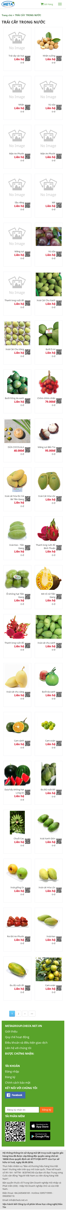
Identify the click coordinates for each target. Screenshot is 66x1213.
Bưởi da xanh (48, 691)
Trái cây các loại (16, 55)
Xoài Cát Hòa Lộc (46, 496)
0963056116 (8, 1195)
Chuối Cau (19, 838)
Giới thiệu (11, 1031)
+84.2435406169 (22, 1192)
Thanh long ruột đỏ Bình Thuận (45, 546)
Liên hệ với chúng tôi (18, 1048)
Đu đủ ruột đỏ (17, 985)
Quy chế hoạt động (17, 1037)
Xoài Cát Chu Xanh (46, 300)
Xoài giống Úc (17, 887)
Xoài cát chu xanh (46, 642)
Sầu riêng (19, 202)
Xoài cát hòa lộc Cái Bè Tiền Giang (14, 497)
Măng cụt (19, 251)
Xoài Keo (51, 936)
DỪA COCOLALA (16, 447)
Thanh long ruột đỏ (14, 300)
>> (32, 1013)
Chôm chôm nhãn (46, 398)
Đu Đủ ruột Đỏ (48, 789)
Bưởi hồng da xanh (14, 398)
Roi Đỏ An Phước (15, 936)
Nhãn (21, 104)
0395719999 (46, 1192)
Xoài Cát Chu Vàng (15, 349)
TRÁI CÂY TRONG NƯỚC (28, 15)
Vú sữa (51, 104)
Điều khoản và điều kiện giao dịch (26, 1042)
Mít (53, 202)
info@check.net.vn (18, 1200)
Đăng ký (10, 1077)
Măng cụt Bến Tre (46, 447)
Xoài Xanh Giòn (47, 838)
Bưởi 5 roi (50, 349)
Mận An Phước (16, 153)
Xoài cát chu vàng (15, 691)
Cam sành (19, 740)
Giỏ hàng (48, 4)
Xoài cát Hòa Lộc (47, 887)
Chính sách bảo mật (17, 1082)
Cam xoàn (50, 740)
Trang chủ (7, 15)
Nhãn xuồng (49, 55)
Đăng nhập (12, 1071)
